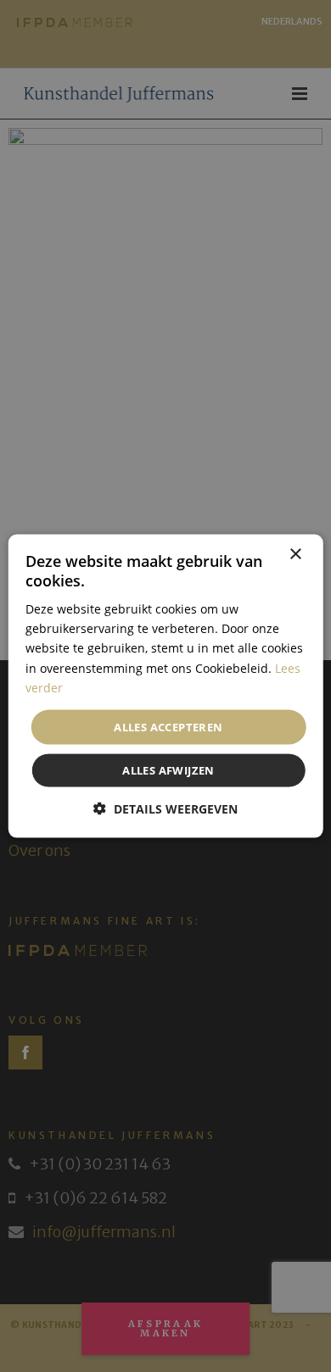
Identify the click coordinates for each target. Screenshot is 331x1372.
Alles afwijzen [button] (168, 770)
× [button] (295, 553)
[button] (165, 809)
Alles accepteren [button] (168, 726)
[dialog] (165, 686)
